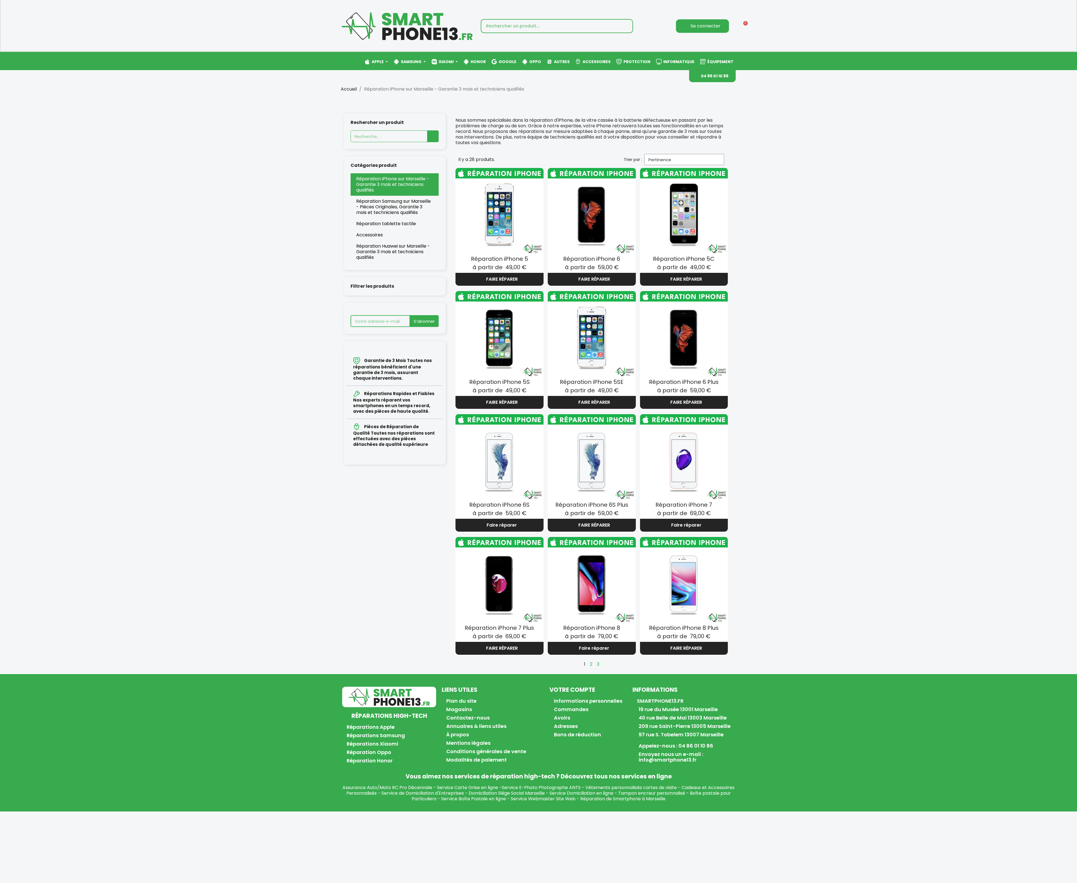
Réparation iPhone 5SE (591, 382)
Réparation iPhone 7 (683, 505)
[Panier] (743, 26)
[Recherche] (625, 26)
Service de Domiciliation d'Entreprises (422, 793)
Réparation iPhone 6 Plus (684, 382)
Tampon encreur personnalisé (651, 793)
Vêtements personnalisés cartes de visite (631, 787)
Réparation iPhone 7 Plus (499, 628)
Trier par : (633, 159)
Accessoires (369, 235)
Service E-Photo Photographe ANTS (541, 787)
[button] (712, 76)
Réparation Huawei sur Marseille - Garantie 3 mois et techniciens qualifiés (393, 251)
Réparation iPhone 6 (591, 259)
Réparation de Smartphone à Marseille (623, 799)
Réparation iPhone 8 (591, 628)
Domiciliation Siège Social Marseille (507, 793)
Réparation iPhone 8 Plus (684, 628)
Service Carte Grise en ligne (467, 787)
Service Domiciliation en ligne (581, 793)
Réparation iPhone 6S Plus (591, 505)
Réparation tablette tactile (386, 223)
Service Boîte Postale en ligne (473, 799)
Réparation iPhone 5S (499, 382)
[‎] (351, 61)
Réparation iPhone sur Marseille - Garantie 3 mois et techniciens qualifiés (392, 184)
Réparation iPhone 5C (684, 259)
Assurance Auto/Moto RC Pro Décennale (387, 787)
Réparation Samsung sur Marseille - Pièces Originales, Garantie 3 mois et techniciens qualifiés (393, 207)
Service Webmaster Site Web (543, 799)
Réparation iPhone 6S (499, 505)
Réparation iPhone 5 (499, 259)
